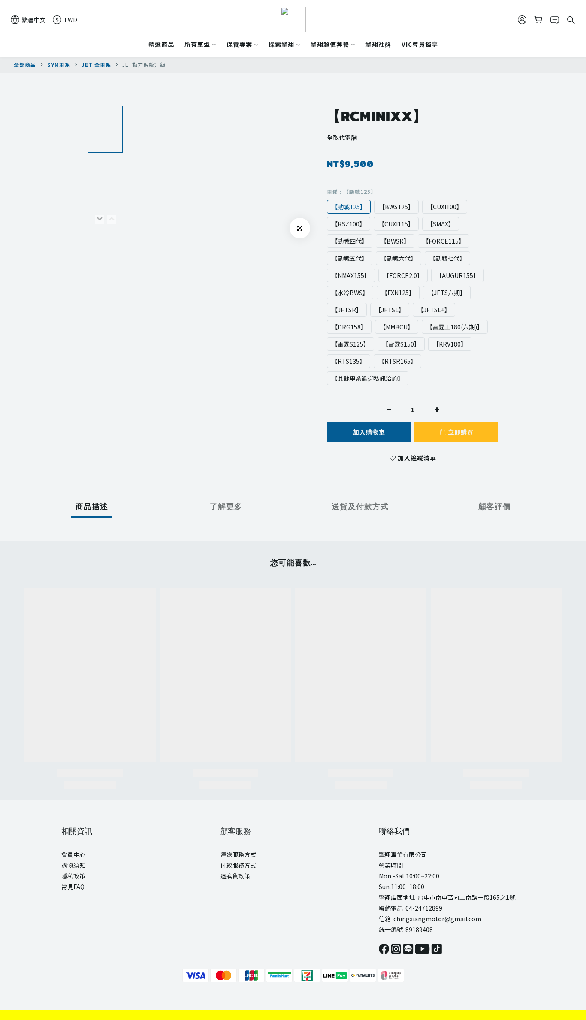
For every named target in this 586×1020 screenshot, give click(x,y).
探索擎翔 (281, 44)
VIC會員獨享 (420, 44)
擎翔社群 (378, 44)
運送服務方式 (238, 854)
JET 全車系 (96, 64)
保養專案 (239, 44)
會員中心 (73, 854)
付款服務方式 (238, 865)
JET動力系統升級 (144, 64)
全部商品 (25, 64)
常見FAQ (73, 886)
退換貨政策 (235, 876)
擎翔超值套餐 (330, 44)
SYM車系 (58, 64)
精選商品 (161, 44)
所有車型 (197, 44)
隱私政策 (73, 876)
